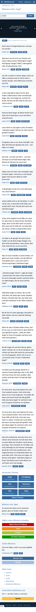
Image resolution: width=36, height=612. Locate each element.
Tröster (28, 195)
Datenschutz (26, 605)
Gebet (20, 86)
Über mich (8, 605)
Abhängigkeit (20, 195)
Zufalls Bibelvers (9, 544)
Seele (21, 306)
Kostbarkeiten (16, 406)
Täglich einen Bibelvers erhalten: (15, 521)
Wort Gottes (27, 165)
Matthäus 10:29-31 (8, 431)
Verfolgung (25, 69)
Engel (24, 286)
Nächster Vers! (18, 558)
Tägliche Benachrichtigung (18, 524)
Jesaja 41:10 (6, 232)
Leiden (18, 69)
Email (18, 529)
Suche (12, 5)
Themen (20, 2)
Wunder (16, 363)
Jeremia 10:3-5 (7, 466)
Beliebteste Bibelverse (13, 584)
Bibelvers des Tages (10, 505)
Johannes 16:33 (7, 383)
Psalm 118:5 (6, 195)
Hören (25, 86)
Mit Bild (18, 562)
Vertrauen (13, 52)
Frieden (24, 266)
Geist (17, 514)
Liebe (12, 69)
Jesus (14, 286)
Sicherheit (19, 321)
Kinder (23, 514)
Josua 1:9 (5, 249)
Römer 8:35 (6, 69)
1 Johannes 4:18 (7, 106)
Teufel (20, 150)
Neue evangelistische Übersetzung (17, 40)
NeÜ (4, 40)
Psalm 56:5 (5, 165)
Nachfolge (14, 212)
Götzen (15, 466)
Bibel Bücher (10, 581)
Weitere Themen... (18, 498)
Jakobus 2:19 (6, 150)
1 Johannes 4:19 (7, 553)
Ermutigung (28, 212)
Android (18, 533)
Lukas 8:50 (5, 136)
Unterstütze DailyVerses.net (13, 591)
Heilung (25, 136)
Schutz (26, 321)
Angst (24, 52)
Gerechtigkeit (16, 341)
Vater (18, 121)
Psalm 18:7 (5, 86)
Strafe (26, 106)
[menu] (34, 3)
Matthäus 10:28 (7, 306)
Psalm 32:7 (5, 321)
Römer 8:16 (6, 514)
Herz (17, 182)
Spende (18, 598)
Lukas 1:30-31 (6, 286)
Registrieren (27, 2)
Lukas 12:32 (6, 121)
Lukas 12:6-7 (6, 406)
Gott (20, 52)
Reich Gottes (25, 121)
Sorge (23, 232)
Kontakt (20, 605)
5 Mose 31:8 (6, 212)
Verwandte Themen (10, 473)
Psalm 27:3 (5, 182)
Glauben (18, 136)
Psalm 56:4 (5, 52)
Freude (13, 321)
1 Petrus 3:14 (6, 341)
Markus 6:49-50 (7, 363)
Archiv (8, 578)
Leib (26, 306)
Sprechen (13, 86)
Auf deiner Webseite (18, 537)
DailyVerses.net (6, 5)
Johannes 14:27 (7, 266)
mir (6, 594)
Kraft (18, 232)
